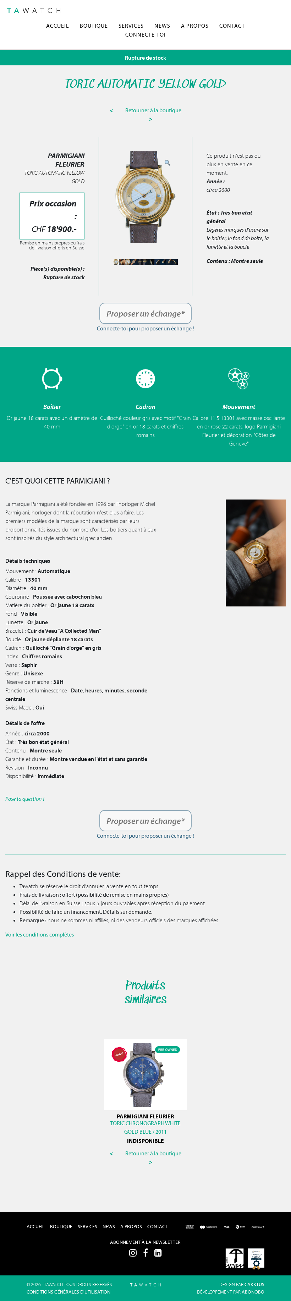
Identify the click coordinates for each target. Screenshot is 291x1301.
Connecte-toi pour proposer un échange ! (145, 328)
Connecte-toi (145, 34)
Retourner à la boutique (153, 110)
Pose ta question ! (24, 798)
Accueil (57, 25)
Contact (232, 25)
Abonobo (253, 1292)
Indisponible (145, 1140)
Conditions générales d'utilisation (68, 1292)
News (162, 25)
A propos (195, 25)
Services (131, 25)
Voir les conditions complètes (39, 934)
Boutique (94, 25)
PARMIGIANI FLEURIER (145, 1116)
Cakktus (254, 1284)
